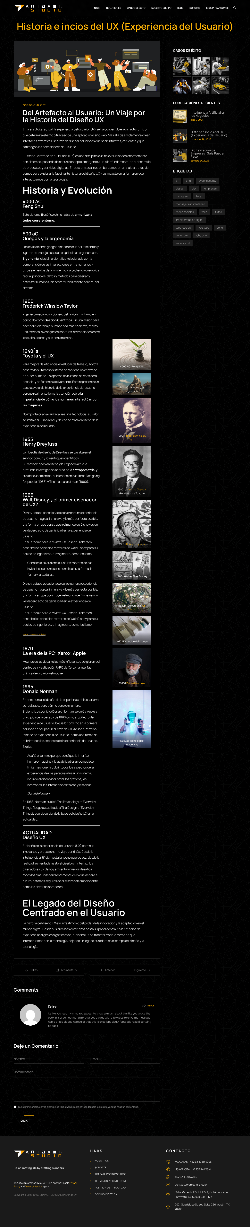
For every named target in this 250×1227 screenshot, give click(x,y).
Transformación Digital (189, 220)
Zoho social (183, 243)
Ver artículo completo (34, 634)
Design (180, 188)
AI (177, 180)
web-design (183, 227)
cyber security (207, 180)
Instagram (182, 196)
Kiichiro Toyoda (137, 489)
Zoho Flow (182, 235)
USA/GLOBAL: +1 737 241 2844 (193, 1169)
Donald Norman (135, 683)
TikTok (218, 212)
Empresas (210, 188)
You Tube (203, 227)
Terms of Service (33, 1186)
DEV (194, 188)
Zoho (220, 227)
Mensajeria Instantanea (190, 204)
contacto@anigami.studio (191, 1184)
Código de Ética (106, 1194)
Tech (204, 212)
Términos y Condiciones (111, 1181)
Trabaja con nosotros (111, 1174)
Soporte (101, 1167)
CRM (188, 180)
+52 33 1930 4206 (186, 1177)
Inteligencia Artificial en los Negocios (208, 114)
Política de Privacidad (110, 1187)
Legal (199, 196)
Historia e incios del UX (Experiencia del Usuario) (209, 133)
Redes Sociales (185, 212)
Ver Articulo (136, 607)
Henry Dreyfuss (135, 544)
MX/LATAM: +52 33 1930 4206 (193, 1161)
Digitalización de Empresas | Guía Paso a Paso (207, 153)
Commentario (23, 1072)
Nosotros (102, 1160)
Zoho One (201, 235)
